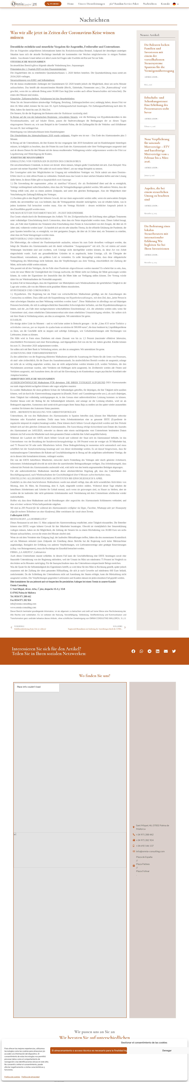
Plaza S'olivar (143, 882)
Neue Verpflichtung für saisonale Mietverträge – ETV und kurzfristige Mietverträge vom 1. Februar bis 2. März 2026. (157, 150)
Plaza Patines (143, 875)
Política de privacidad (30, 1077)
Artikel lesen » (151, 77)
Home (70, 3)
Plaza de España (144, 868)
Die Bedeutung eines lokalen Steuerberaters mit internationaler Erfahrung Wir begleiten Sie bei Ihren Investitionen (157, 237)
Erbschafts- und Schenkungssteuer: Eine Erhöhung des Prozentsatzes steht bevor (156, 105)
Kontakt (165, 3)
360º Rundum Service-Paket (124, 3)
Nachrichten (150, 3)
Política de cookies (12, 1077)
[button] (133, 651)
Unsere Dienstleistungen (91, 3)
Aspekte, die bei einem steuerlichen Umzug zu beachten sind (156, 193)
